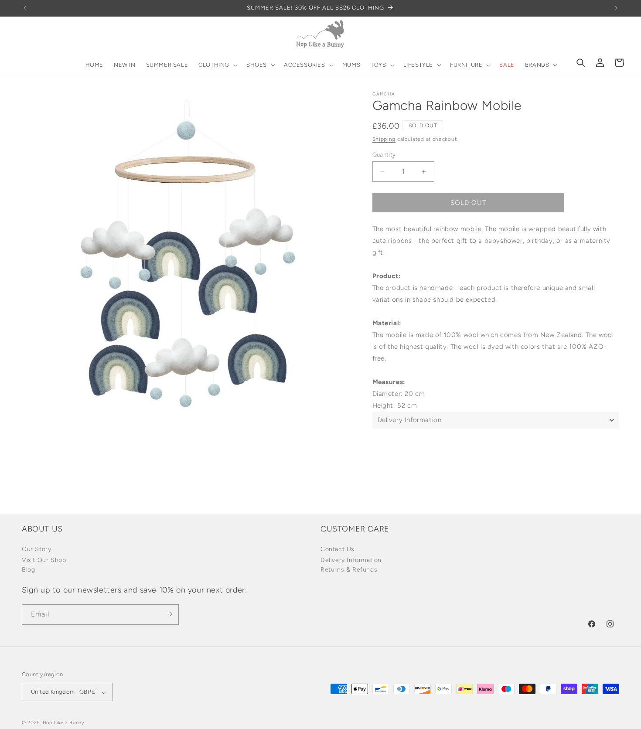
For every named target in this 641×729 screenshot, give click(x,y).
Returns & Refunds (348, 570)
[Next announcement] (616, 8)
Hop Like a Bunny (64, 723)
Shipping (384, 139)
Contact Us (337, 549)
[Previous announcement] (24, 8)
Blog (28, 570)
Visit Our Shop (44, 560)
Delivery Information (351, 560)
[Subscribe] (168, 614)
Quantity (384, 154)
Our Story (36, 549)
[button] (217, 65)
